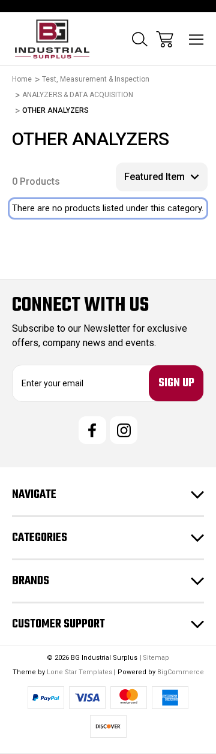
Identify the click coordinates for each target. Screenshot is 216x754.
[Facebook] (92, 430)
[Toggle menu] (196, 39)
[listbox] (162, 177)
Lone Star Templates (79, 672)
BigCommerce (180, 672)
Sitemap (156, 658)
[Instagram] (123, 430)
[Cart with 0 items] (164, 39)
